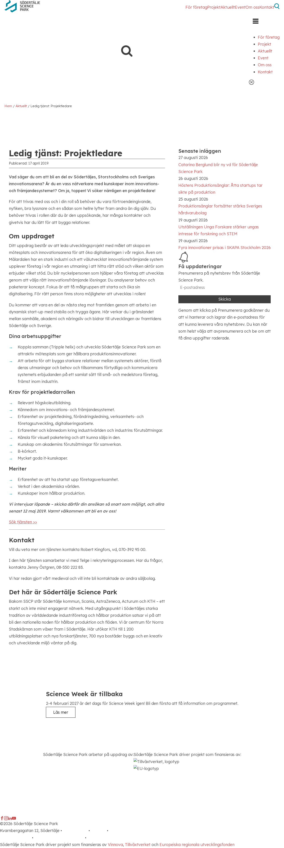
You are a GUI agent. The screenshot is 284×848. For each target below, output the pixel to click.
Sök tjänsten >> (23, 521)
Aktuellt (228, 7)
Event (240, 7)
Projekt (214, 7)
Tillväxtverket (137, 844)
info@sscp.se (75, 830)
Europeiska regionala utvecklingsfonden (197, 844)
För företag (196, 7)
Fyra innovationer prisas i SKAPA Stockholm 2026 (224, 247)
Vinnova (115, 844)
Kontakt (266, 7)
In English (96, 837)
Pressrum (118, 830)
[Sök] (277, 7)
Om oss (252, 7)
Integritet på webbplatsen (59, 837)
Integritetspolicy (15, 837)
